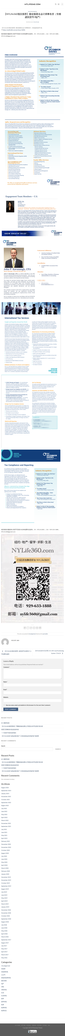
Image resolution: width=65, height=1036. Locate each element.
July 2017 (4, 946)
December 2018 (6, 910)
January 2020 (5, 874)
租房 (2, 1004)
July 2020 (4, 856)
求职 (2, 986)
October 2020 (5, 850)
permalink (45, 634)
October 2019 (5, 883)
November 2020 (6, 847)
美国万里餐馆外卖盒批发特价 (10, 729)
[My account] (62, 4)
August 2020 (5, 853)
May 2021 (4, 835)
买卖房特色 (4, 972)
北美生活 (34, 1025)
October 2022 (5, 799)
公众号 (3, 975)
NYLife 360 (36, 22)
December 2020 (6, 844)
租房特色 (4, 1007)
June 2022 (4, 811)
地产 (2, 983)
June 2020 (4, 859)
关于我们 (45, 1025)
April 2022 (4, 817)
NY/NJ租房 (17, 1025)
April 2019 (4, 901)
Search (3, 746)
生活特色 (4, 995)
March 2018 (4, 937)
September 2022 (6, 802)
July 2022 (4, 808)
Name (5, 682)
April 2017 (4, 951)
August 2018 (5, 922)
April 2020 (4, 865)
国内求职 (4, 980)
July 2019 (4, 892)
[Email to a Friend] (34, 627)
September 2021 (6, 826)
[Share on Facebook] (27, 627)
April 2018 (4, 934)
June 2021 (4, 832)
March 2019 (4, 904)
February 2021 (5, 841)
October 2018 (5, 916)
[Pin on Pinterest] (37, 627)
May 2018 (4, 931)
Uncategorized (32, 11)
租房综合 (4, 1010)
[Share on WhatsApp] (24, 627)
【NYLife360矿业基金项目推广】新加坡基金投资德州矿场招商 (20, 736)
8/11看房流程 (5, 723)
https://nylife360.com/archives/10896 (14, 30)
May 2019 (4, 898)
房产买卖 (23, 1025)
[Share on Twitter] (31, 627)
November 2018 (6, 913)
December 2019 (6, 877)
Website (5, 697)
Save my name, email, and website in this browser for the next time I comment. (28, 705)
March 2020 (4, 868)
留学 (2, 998)
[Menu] (59, 4)
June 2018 (4, 928)
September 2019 (6, 886)
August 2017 (5, 943)
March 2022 (4, 820)
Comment (6, 667)
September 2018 (6, 919)
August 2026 (5, 787)
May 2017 (4, 948)
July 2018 (4, 925)
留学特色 (4, 1001)
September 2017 (6, 939)
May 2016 (4, 957)
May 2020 (4, 862)
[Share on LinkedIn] (40, 627)
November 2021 (6, 823)
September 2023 (6, 790)
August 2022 (5, 805)
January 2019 (5, 907)
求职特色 (4, 989)
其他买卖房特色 (6, 977)
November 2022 (6, 796)
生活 (2, 992)
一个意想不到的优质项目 (8, 733)
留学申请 (39, 1025)
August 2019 (5, 889)
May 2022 (4, 814)
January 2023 (5, 793)
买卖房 (3, 969)
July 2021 (4, 829)
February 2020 (5, 871)
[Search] (55, 4)
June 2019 (4, 895)
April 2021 (4, 838)
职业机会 (29, 1025)
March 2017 (4, 954)
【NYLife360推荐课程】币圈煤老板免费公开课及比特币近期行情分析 (22, 726)
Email (5, 689)
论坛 (49, 1025)
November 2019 (6, 880)
